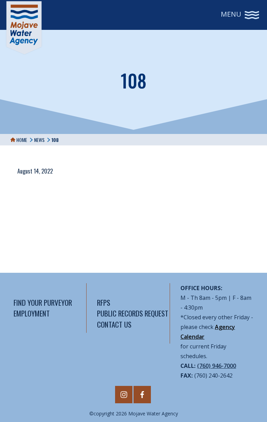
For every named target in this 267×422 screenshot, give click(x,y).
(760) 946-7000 (216, 366)
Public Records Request (132, 313)
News (39, 139)
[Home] (24, 28)
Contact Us (114, 324)
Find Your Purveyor (43, 302)
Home (21, 139)
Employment (32, 313)
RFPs (103, 302)
